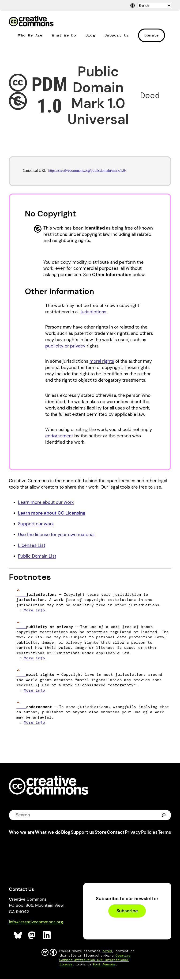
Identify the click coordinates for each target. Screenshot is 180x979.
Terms (164, 832)
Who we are (21, 832)
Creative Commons (31, 21)
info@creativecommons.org (36, 921)
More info (34, 610)
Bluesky (18, 935)
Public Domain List (37, 556)
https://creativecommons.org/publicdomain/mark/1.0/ (87, 170)
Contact (115, 832)
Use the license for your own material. (56, 534)
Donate (151, 35)
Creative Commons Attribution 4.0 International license (95, 959)
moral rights (102, 361)
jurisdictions (93, 312)
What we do (48, 832)
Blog (90, 35)
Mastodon (32, 935)
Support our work (36, 524)
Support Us (117, 35)
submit (164, 814)
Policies (149, 832)
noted (107, 951)
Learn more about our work (46, 502)
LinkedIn (47, 935)
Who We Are (30, 35)
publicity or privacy (65, 346)
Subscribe (127, 911)
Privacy (133, 832)
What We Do (64, 35)
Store (100, 832)
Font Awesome (104, 964)
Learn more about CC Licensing (51, 513)
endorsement (59, 436)
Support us (82, 832)
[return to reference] (21, 594)
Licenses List (31, 545)
